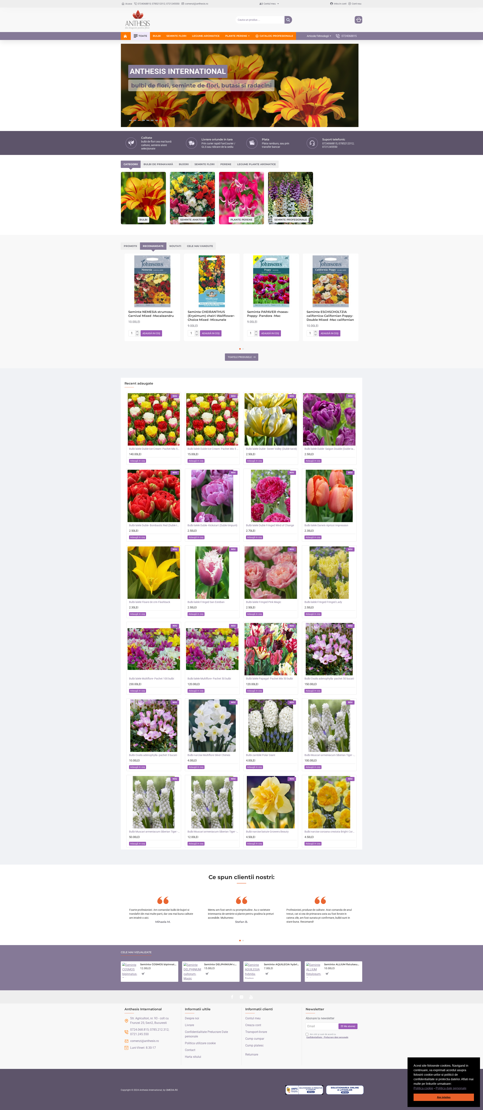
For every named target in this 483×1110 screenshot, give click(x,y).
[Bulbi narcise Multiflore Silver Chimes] (212, 725)
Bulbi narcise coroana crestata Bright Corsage (330, 831)
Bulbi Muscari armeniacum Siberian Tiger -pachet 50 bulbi (154, 831)
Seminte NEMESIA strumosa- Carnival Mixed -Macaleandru (151, 314)
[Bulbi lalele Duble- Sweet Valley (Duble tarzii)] (271, 419)
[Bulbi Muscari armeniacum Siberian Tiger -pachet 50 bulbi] (154, 802)
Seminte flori (205, 164)
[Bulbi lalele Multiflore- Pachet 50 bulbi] (212, 649)
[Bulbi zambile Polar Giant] (271, 725)
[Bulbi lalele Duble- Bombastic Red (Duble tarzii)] (154, 496)
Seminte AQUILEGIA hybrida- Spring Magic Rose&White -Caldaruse (281, 964)
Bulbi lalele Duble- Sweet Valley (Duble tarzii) (271, 448)
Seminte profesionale (290, 219)
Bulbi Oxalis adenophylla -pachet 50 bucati (329, 678)
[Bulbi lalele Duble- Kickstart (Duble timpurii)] (212, 496)
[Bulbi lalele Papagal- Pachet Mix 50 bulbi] (271, 649)
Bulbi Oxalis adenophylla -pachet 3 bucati (153, 755)
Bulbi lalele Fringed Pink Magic (263, 602)
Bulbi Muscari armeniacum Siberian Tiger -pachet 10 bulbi (213, 831)
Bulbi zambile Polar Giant (260, 755)
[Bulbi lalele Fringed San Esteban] (212, 572)
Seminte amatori (192, 219)
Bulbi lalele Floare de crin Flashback (149, 602)
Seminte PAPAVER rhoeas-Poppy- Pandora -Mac (268, 314)
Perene (225, 164)
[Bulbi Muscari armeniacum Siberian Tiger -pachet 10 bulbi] (212, 802)
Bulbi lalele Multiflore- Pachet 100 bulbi (151, 678)
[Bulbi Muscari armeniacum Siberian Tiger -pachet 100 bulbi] (329, 725)
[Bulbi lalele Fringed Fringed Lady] (329, 572)
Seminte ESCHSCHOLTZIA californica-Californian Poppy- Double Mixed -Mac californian (330, 316)
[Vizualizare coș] (358, 20)
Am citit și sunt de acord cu (327, 1036)
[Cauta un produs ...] (288, 20)
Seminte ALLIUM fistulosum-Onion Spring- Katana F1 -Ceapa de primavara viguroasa (342, 964)
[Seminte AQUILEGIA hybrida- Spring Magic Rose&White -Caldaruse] (253, 971)
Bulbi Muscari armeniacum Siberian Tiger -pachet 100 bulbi (330, 755)
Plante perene (241, 219)
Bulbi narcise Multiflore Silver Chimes (209, 755)
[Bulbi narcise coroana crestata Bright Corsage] (329, 802)
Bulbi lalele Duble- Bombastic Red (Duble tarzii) (154, 525)
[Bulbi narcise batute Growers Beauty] (271, 802)
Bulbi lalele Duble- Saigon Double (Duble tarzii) (330, 448)
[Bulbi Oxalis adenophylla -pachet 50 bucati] (329, 649)
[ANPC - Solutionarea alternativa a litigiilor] (304, 1090)
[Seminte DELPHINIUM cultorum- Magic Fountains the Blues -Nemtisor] (192, 971)
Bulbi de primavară (158, 164)
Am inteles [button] (444, 1097)
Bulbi (143, 219)
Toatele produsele (240, 357)
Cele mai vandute (200, 245)
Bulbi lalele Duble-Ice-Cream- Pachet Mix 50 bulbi (154, 448)
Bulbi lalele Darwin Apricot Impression (326, 525)
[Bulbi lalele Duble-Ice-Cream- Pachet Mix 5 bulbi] (212, 419)
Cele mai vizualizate (136, 952)
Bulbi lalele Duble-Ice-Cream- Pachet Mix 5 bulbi (213, 448)
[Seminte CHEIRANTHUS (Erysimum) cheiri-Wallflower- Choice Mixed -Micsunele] (212, 281)
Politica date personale (451, 1088)
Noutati (175, 245)
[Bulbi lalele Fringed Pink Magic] (271, 572)
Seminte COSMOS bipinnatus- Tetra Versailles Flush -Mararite (158, 964)
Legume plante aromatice (256, 164)
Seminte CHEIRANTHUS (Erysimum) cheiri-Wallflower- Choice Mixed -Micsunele (211, 316)
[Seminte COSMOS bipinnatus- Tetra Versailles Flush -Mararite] (129, 970)
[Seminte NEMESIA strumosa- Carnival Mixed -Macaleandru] (152, 281)
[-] (137, 334)
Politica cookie (423, 1088)
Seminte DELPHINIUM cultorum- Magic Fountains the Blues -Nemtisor (221, 964)
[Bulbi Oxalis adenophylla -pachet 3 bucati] (154, 725)
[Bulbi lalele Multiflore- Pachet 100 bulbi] (154, 649)
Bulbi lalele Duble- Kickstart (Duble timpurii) (212, 525)
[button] (467, 1088)
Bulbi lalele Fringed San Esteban (206, 602)
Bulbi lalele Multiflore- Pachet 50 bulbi (209, 678)
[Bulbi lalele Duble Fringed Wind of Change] (271, 496)
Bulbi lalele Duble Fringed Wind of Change (270, 525)
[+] (137, 331)
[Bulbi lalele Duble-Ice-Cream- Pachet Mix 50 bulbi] (154, 419)
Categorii (131, 164)
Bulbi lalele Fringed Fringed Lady (323, 602)
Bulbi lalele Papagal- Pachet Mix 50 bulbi (269, 678)
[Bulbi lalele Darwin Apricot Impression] (329, 496)
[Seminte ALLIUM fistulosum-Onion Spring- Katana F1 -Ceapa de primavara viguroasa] (313, 970)
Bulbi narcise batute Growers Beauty (267, 831)
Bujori (184, 164)
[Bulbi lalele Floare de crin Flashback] (154, 572)
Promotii (130, 245)
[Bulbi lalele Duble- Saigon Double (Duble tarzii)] (329, 419)
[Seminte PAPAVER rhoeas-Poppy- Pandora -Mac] (271, 281)
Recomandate (153, 245)
